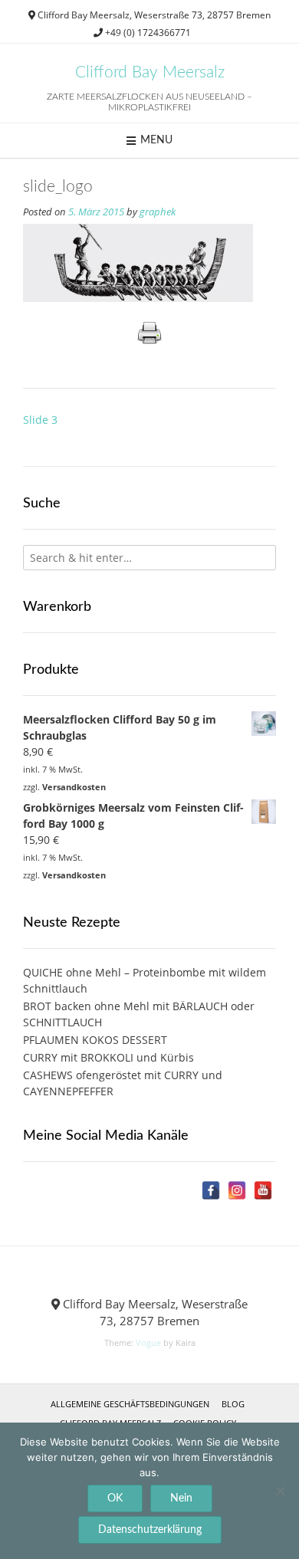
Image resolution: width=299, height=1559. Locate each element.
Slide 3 (40, 419)
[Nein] (280, 1490)
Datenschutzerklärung (150, 1530)
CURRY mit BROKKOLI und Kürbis (108, 1057)
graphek (158, 211)
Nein (181, 1498)
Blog (233, 1404)
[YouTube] (263, 1190)
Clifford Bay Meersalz (150, 72)
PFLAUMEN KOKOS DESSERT (95, 1039)
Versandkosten (74, 787)
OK (115, 1498)
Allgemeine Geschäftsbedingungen (130, 1404)
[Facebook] (211, 1190)
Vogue (148, 1342)
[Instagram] (237, 1190)
